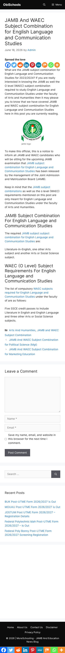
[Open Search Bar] (44, 4)
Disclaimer (52, 627)
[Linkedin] (26, 65)
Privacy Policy (32, 632)
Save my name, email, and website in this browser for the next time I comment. (32, 439)
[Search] (55, 474)
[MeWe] (38, 65)
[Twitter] (14, 65)
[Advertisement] (32, 582)
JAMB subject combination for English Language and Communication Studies (29, 167)
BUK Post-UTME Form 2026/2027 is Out (30, 501)
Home (10, 627)
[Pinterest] (32, 65)
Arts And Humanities (22, 330)
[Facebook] (8, 65)
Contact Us (36, 627)
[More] (57, 65)
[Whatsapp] (51, 65)
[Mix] (44, 65)
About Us (22, 627)
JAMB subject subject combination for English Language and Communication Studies (29, 237)
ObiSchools (12, 5)
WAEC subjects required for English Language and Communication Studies (29, 292)
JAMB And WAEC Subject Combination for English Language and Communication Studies (29, 31)
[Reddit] (20, 65)
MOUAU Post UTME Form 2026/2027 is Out (32, 507)
